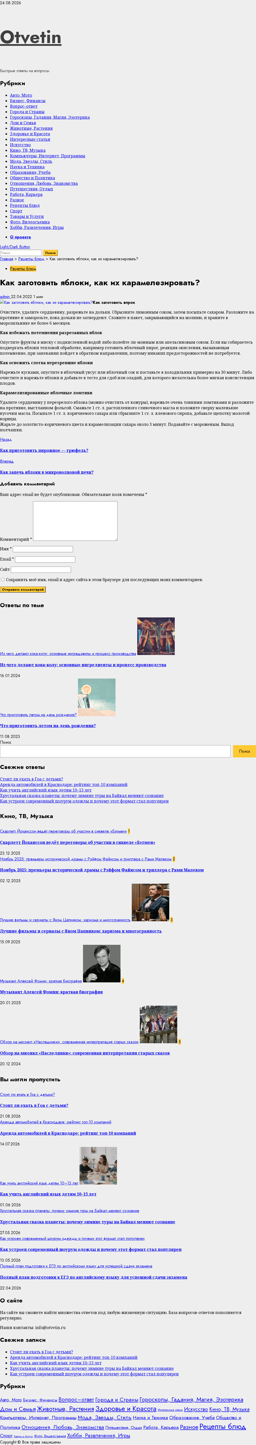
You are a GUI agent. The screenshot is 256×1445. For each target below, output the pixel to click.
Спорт (16, 211)
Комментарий (16, 539)
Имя (6, 549)
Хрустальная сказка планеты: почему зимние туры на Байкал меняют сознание (82, 795)
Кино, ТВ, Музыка (28, 150)
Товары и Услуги (27, 216)
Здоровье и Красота (30, 134)
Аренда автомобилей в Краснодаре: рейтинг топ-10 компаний (64, 784)
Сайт (5, 569)
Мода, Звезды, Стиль (31, 161)
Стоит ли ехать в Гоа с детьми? (31, 779)
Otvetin (31, 37)
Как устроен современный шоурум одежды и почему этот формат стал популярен (84, 801)
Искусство (20, 145)
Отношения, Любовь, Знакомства (44, 183)
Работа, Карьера (26, 194)
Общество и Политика (32, 178)
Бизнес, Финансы (28, 100)
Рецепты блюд (25, 205)
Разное (17, 200)
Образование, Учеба (30, 172)
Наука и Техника (27, 167)
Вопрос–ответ (24, 106)
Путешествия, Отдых (31, 189)
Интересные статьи (30, 139)
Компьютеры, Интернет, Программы (47, 156)
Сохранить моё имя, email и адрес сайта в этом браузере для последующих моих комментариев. (104, 579)
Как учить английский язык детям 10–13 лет (46, 790)
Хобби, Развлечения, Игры (37, 227)
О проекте (20, 237)
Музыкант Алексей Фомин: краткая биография (41, 981)
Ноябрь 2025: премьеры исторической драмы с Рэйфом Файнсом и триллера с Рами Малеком (86, 859)
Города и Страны (27, 111)
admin (5, 297)
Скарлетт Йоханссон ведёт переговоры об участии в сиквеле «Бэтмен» (63, 831)
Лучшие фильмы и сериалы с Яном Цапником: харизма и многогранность (65, 920)
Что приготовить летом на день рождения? (38, 715)
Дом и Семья (23, 122)
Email (7, 559)
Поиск (5, 742)
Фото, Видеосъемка (30, 222)
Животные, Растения (31, 128)
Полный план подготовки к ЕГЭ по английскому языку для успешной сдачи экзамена (76, 1266)
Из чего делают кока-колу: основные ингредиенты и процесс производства (68, 653)
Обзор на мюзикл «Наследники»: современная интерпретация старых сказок (69, 1042)
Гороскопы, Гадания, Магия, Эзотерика (50, 117)
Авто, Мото (21, 95)
